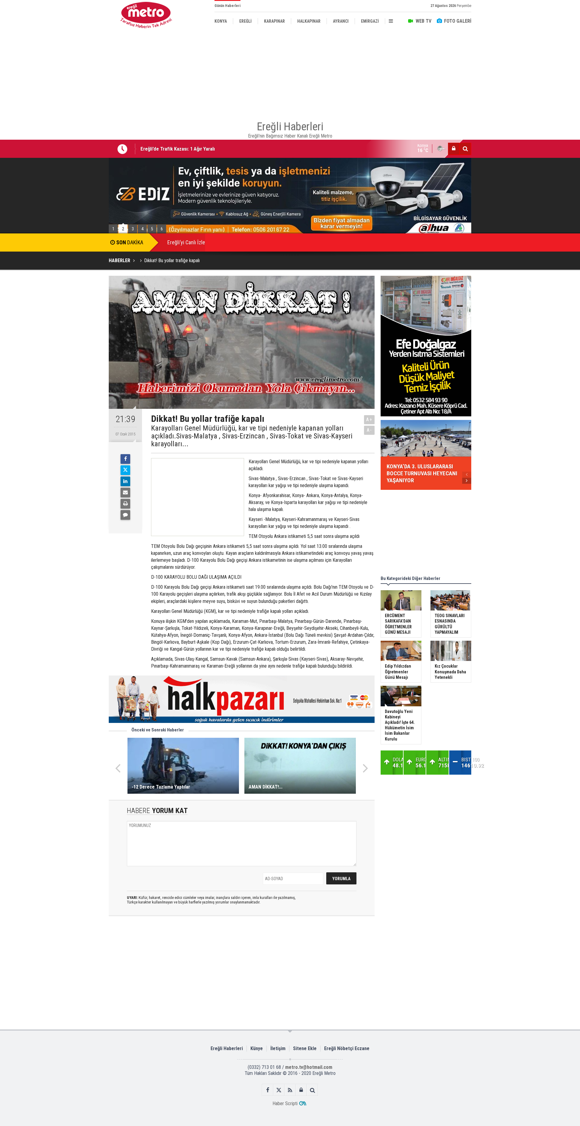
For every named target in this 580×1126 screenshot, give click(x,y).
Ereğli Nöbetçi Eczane (346, 1048)
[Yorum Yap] (125, 515)
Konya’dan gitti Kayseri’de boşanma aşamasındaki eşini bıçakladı (207, 150)
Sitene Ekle (305, 1048)
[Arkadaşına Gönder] (125, 492)
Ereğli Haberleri (227, 1048)
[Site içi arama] (465, 149)
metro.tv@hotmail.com (308, 1067)
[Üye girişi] (453, 149)
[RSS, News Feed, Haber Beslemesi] (290, 1090)
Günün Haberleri (227, 6)
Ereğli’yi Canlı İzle (186, 242)
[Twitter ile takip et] (279, 1090)
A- (369, 430)
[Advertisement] (78, 139)
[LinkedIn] (125, 481)
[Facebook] (125, 459)
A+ (369, 419)
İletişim (277, 1048)
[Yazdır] (125, 504)
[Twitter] (125, 470)
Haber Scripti (285, 1103)
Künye (256, 1048)
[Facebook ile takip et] (267, 1090)
